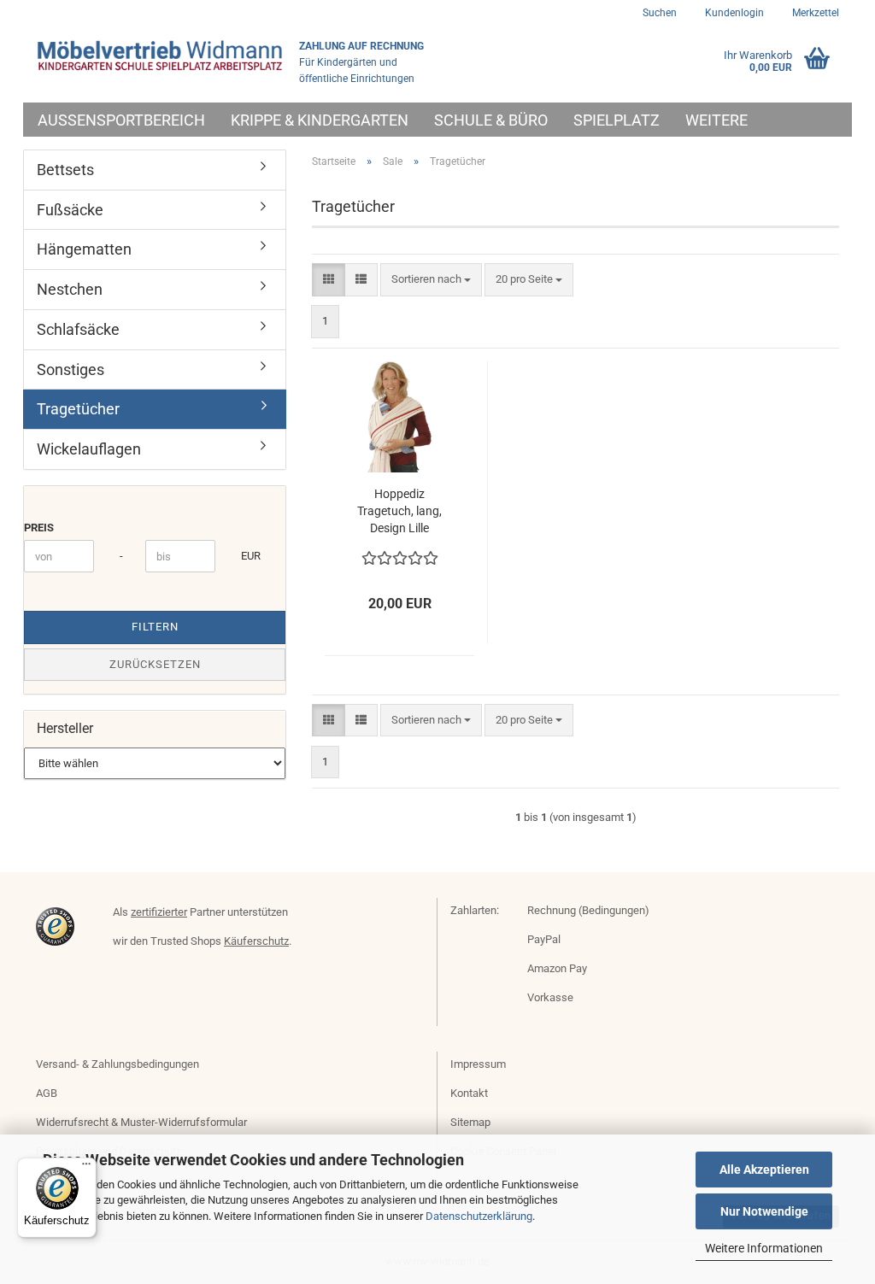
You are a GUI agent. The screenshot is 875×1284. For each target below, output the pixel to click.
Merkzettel (814, 13)
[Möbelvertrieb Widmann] (161, 55)
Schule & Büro (491, 120)
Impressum (478, 1064)
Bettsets (65, 170)
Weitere (716, 120)
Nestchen (70, 289)
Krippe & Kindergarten (319, 120)
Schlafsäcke (78, 329)
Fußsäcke (70, 210)
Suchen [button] (660, 13)
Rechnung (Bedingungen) (588, 910)
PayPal (544, 939)
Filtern (155, 626)
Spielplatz (616, 120)
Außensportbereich (121, 120)
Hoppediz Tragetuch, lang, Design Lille (399, 511)
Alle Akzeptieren (764, 1169)
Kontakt (469, 1093)
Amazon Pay (557, 968)
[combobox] (431, 279)
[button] (328, 279)
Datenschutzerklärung (479, 1216)
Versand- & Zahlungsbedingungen (117, 1064)
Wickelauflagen (89, 449)
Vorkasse (550, 997)
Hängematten (84, 249)
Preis (39, 527)
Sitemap (470, 1122)
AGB (46, 1093)
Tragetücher (78, 409)
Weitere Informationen (764, 1248)
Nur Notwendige (764, 1211)
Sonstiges (70, 369)
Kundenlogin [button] (733, 13)
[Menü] (86, 1168)
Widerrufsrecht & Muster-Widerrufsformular (141, 1122)
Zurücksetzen (155, 664)
